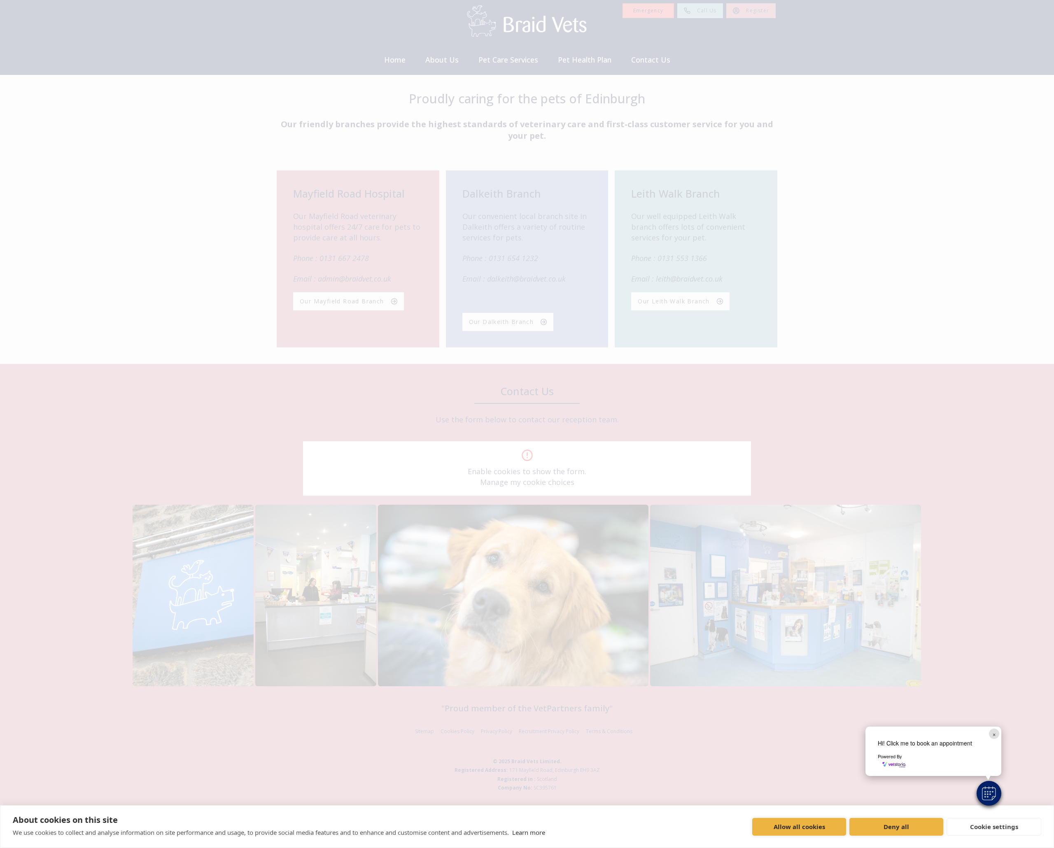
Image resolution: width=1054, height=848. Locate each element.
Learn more (528, 832)
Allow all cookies (799, 826)
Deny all (896, 826)
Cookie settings (994, 826)
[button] (989, 793)
